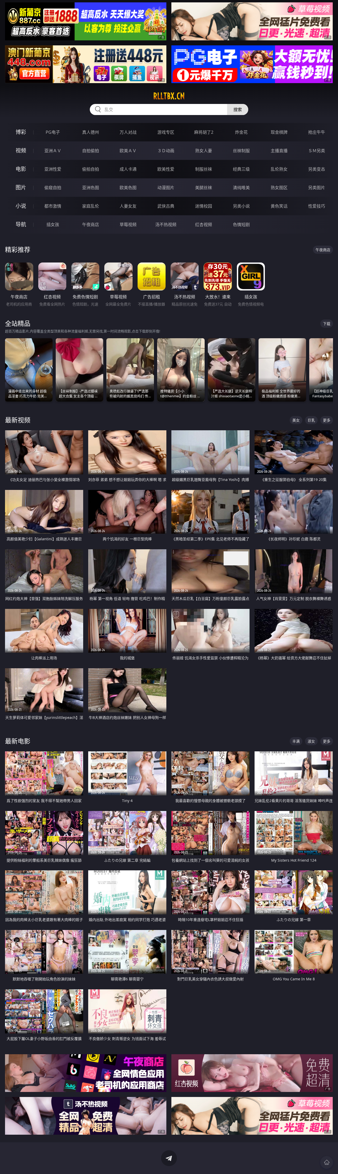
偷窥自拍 (52, 187)
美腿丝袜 (203, 187)
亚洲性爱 (52, 169)
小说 (21, 205)
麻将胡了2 (203, 132)
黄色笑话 (279, 206)
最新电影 (17, 741)
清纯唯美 (241, 187)
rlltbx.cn (169, 96)
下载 (326, 323)
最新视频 (17, 420)
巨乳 (311, 420)
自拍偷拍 (90, 151)
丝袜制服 (241, 151)
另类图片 (316, 187)
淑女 (311, 741)
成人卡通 (128, 169)
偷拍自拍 (90, 169)
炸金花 (241, 132)
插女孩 (52, 224)
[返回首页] (326, 1162)
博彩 (21, 132)
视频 (21, 150)
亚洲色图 (90, 187)
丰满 (296, 741)
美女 (296, 420)
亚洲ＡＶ (52, 151)
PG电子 (53, 132)
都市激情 (52, 206)
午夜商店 (90, 224)
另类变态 (316, 169)
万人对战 (128, 132)
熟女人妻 (203, 151)
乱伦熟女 (279, 169)
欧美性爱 (165, 169)
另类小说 (241, 206)
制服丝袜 (203, 169)
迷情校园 (203, 206)
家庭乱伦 (90, 206)
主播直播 (279, 151)
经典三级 (241, 169)
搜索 (237, 109)
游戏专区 (165, 132)
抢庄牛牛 (316, 132)
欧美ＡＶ (128, 151)
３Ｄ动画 (165, 151)
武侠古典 (165, 206)
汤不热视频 (165, 224)
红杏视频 (203, 224)
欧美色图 (128, 187)
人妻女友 (128, 206)
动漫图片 (165, 187)
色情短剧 (241, 224)
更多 (326, 420)
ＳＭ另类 (316, 151)
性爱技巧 (316, 206)
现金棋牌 (279, 132)
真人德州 (90, 132)
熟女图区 (279, 187)
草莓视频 (128, 224)
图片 (21, 187)
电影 (21, 169)
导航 (21, 224)
